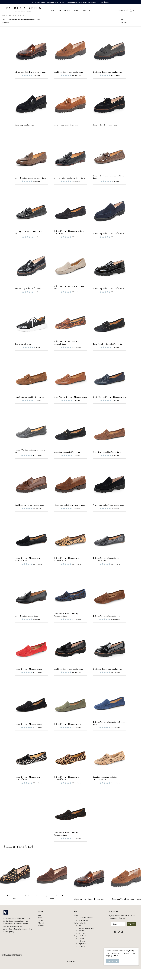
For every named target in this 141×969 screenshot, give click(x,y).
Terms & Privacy (83, 920)
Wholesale (81, 946)
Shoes (67, 10)
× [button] (136, 949)
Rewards (81, 931)
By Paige (81, 938)
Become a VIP (112, 961)
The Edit (76, 10)
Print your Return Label (86, 928)
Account (121, 10)
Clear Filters (5, 22)
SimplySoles (82, 944)
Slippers (86, 10)
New (52, 10)
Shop (59, 10)
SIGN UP (131, 924)
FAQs (79, 926)
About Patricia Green (85, 918)
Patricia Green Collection (16, 954)
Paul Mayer (82, 941)
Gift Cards (81, 933)
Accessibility (71, 961)
